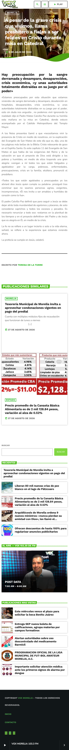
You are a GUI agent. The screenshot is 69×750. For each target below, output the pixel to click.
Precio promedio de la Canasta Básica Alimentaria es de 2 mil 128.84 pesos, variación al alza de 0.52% (32, 409)
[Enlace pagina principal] (9, 4)
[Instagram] (10, 733)
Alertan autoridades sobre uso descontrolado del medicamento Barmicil (35, 642)
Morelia (12, 13)
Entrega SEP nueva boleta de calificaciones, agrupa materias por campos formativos (37, 627)
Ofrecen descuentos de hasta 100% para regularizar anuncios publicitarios (40, 530)
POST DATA (13, 582)
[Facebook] (14, 733)
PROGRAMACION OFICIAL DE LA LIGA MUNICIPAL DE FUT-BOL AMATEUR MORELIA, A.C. (38, 656)
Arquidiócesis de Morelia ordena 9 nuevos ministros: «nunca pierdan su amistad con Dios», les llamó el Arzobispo (38, 517)
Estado (10, 400)
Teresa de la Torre (30, 265)
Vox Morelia (25, 698)
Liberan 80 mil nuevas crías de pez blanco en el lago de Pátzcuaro (37, 487)
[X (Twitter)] (6, 733)
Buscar (6, 445)
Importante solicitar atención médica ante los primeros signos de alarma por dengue (40, 670)
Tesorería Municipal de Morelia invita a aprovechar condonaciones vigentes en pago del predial (33, 307)
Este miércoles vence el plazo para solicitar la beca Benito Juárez (37, 613)
